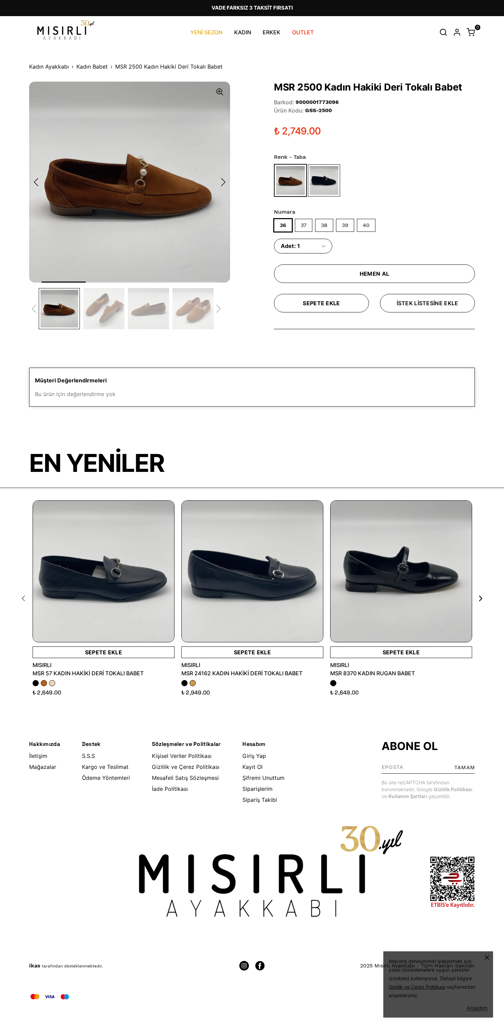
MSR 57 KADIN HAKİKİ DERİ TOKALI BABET (88, 673)
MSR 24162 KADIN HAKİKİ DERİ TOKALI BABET (241, 673)
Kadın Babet (92, 66)
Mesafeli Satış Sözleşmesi (185, 777)
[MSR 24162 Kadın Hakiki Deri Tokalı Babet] (252, 571)
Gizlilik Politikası (453, 789)
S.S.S (88, 755)
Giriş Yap (254, 755)
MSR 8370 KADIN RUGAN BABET (372, 673)
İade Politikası (170, 788)
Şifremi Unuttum (263, 777)
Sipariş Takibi (259, 799)
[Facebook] (260, 966)
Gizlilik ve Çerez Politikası (185, 766)
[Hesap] (457, 32)
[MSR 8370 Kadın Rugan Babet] (401, 571)
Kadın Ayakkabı (49, 66)
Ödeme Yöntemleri (106, 777)
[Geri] (27, 598)
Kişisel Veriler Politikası (182, 755)
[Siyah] (324, 180)
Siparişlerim (257, 788)
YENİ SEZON (206, 32)
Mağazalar (42, 766)
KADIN (242, 32)
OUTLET (303, 32)
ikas (34, 965)
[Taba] (291, 180)
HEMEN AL (374, 273)
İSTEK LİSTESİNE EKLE (427, 303)
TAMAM (464, 767)
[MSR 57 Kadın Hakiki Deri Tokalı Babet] (104, 571)
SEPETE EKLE (321, 303)
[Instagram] (244, 966)
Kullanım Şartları (407, 796)
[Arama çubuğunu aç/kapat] (443, 32)
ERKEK (271, 32)
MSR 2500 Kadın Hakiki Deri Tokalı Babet (169, 66)
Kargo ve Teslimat (105, 766)
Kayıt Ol (252, 766)
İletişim (38, 755)
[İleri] (476, 598)
